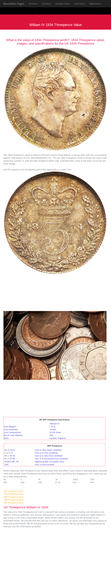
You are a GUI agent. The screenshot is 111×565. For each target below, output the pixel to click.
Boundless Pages (13, 3)
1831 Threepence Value (13, 491)
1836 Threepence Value (13, 499)
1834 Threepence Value (13, 494)
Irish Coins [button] (78, 3)
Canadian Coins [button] (62, 3)
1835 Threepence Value (13, 497)
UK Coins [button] (32, 3)
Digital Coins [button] (94, 3)
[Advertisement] (25, 292)
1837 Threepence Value (13, 502)
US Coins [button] (46, 3)
